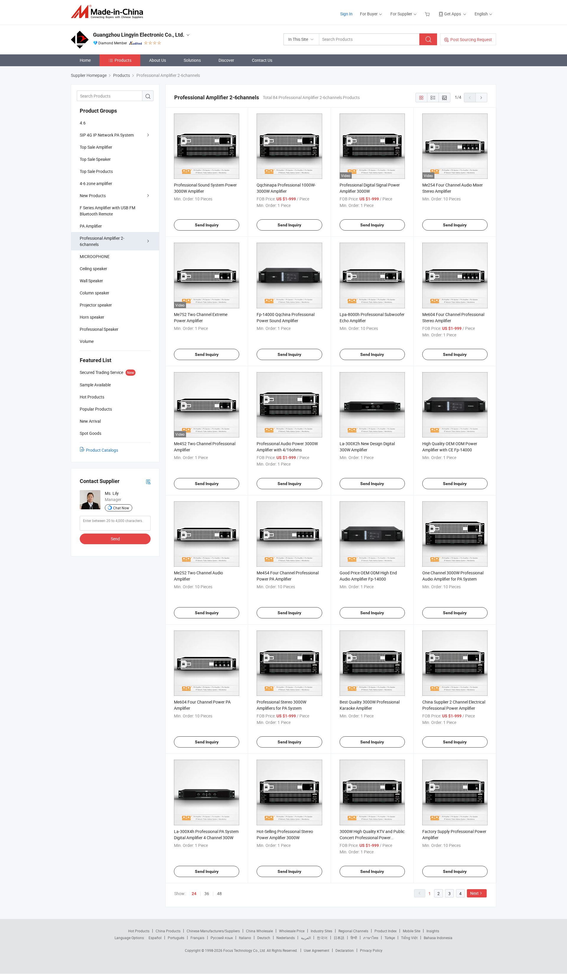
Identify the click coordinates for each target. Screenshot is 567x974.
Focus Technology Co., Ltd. (245, 950)
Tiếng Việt (409, 937)
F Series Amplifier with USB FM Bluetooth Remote (107, 211)
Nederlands (285, 937)
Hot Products (138, 930)
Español (155, 937)
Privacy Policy (371, 950)
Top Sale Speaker (95, 159)
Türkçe (389, 937)
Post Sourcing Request (471, 39)
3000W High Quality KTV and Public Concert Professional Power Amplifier (372, 838)
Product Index (385, 930)
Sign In (346, 14)
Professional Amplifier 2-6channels (102, 241)
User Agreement (316, 950)
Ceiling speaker (93, 268)
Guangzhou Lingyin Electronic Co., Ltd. (138, 35)
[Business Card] (148, 481)
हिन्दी (354, 937)
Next (474, 893)
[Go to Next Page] (481, 97)
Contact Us (262, 60)
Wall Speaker (91, 280)
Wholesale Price (291, 930)
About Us (157, 60)
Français (197, 937)
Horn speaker (92, 317)
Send (115, 539)
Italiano (245, 937)
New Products (93, 195)
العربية (306, 937)
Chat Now (121, 507)
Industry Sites (321, 930)
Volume (87, 341)
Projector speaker (96, 305)
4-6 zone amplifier (96, 183)
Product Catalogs (102, 450)
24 (194, 893)
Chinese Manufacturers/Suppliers (213, 930)
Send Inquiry (207, 225)
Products (123, 60)
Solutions (192, 60)
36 (206, 893)
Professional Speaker (99, 329)
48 (219, 893)
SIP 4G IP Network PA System (107, 135)
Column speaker (94, 293)
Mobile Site (411, 930)
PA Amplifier (91, 226)
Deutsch (263, 937)
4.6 (83, 123)
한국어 (322, 937)
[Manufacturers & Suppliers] (109, 12)
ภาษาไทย (370, 937)
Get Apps (452, 14)
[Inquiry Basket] (428, 14)
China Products (168, 930)
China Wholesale (259, 930)
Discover (226, 60)
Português (176, 937)
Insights (432, 930)
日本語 (339, 937)
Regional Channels (353, 930)
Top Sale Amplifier (96, 147)
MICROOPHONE (95, 256)
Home (85, 60)
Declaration (344, 950)
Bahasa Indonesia (438, 937)
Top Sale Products (96, 171)
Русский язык (222, 937)
